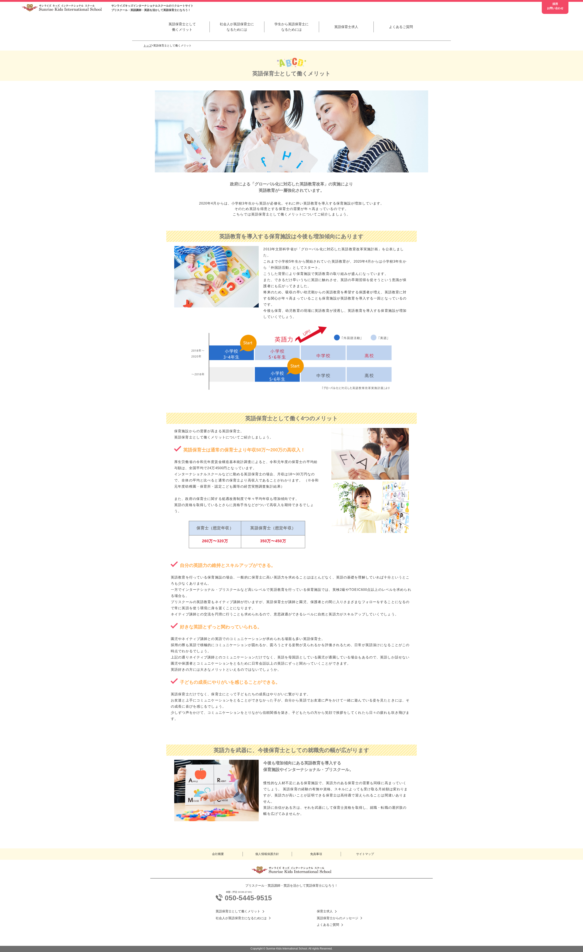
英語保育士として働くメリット (182, 26)
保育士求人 (325, 911)
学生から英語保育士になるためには (291, 26)
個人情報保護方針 (267, 854)
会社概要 (218, 854)
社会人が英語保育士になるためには (237, 26)
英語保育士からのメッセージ (337, 918)
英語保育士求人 (346, 27)
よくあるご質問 (401, 27)
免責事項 (316, 854)
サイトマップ (365, 854)
